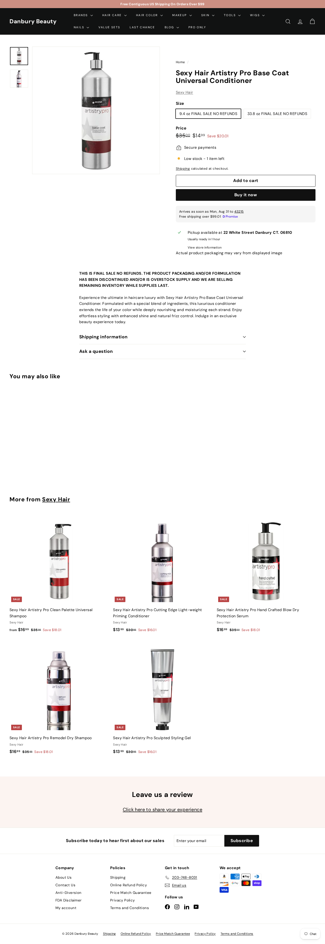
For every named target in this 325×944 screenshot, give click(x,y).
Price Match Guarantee (130, 892)
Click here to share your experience (162, 809)
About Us (63, 877)
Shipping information (103, 337)
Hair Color (147, 15)
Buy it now (245, 195)
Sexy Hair (184, 92)
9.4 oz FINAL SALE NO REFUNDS (208, 113)
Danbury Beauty (33, 21)
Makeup (180, 15)
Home (181, 62)
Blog (170, 27)
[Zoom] (96, 110)
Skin (206, 15)
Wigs (255, 15)
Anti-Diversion (68, 892)
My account (65, 908)
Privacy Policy (122, 900)
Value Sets (109, 27)
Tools (230, 15)
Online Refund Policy (128, 885)
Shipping (183, 169)
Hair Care (112, 15)
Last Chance (142, 27)
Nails (79, 27)
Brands (81, 15)
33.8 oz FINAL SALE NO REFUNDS (277, 113)
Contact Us (65, 885)
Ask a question (96, 351)
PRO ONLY (197, 27)
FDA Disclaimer (68, 900)
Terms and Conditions (129, 908)
